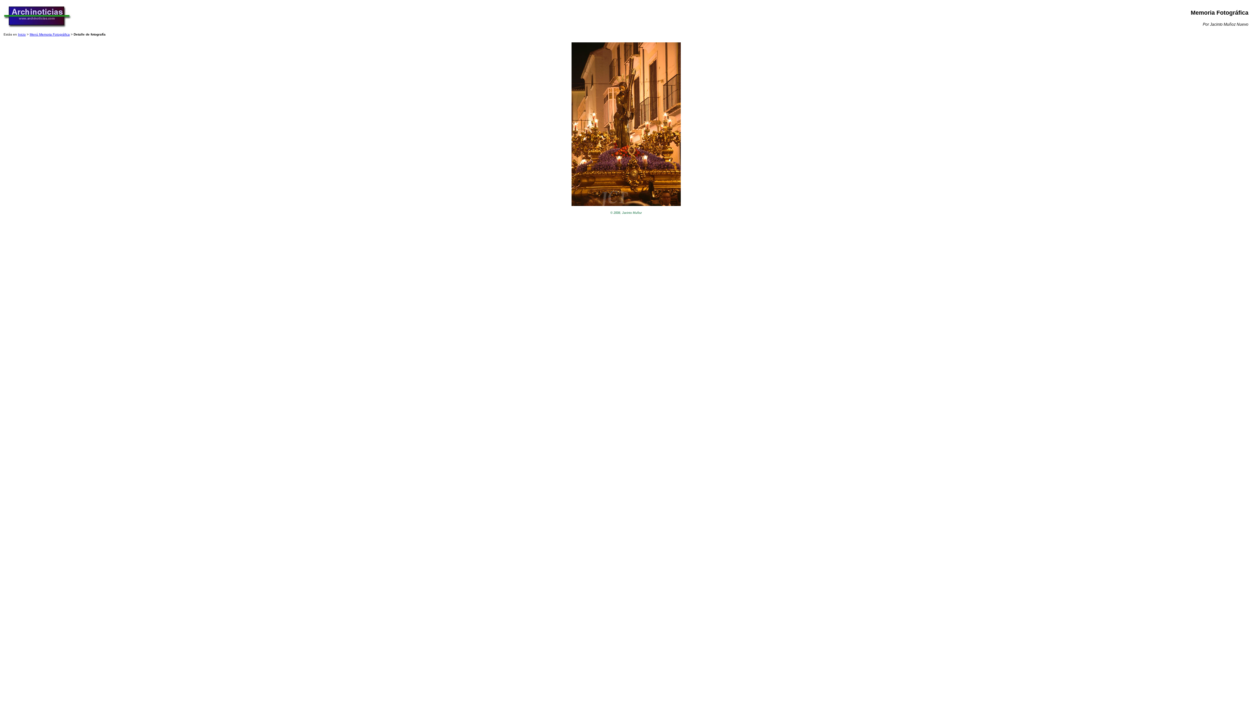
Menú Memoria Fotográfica (50, 34)
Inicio (22, 34)
